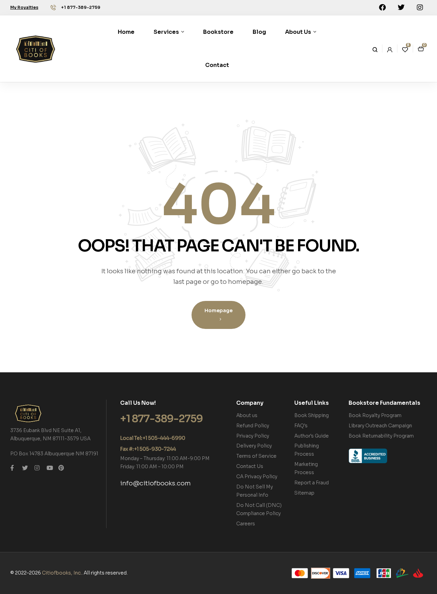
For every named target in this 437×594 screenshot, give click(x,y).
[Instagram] (420, 7)
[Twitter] (401, 7)
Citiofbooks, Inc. (62, 573)
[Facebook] (382, 7)
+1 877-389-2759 (80, 7)
